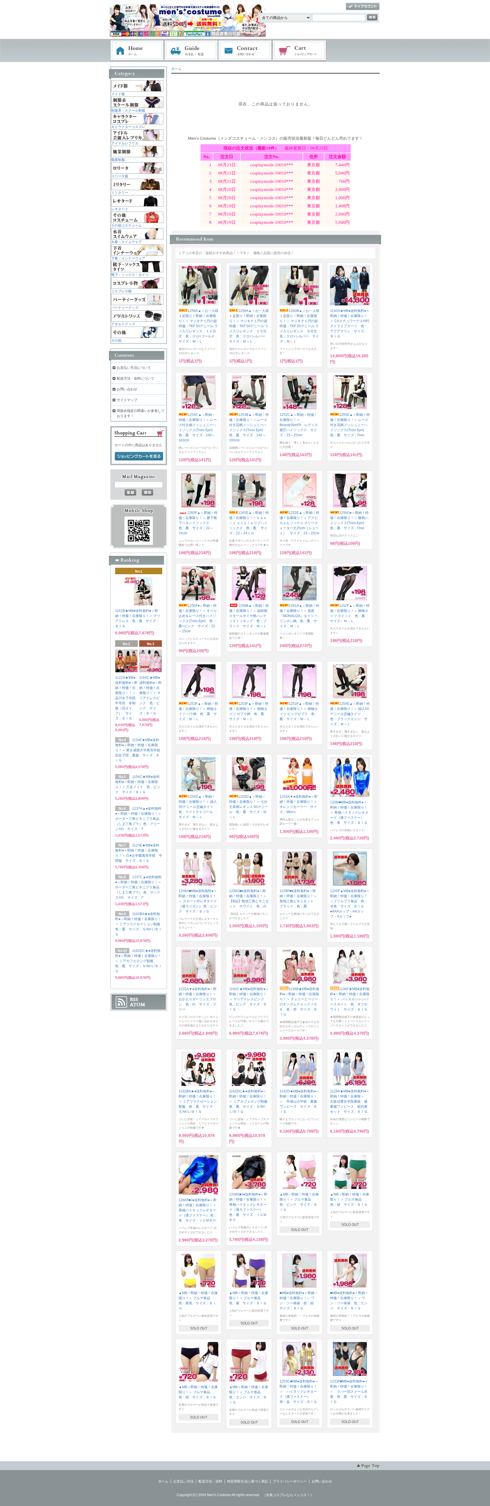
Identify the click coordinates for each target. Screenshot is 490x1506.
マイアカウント (363, 6)
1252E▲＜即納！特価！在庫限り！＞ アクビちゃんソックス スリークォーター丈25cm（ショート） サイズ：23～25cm (299, 523)
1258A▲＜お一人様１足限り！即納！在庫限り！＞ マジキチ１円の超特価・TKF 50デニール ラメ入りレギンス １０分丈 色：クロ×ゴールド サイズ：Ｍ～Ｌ (198, 326)
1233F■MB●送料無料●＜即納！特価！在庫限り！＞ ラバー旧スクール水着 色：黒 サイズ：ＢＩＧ (349, 1391)
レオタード (119, 209)
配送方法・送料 (210, 1481)
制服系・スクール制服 (128, 110)
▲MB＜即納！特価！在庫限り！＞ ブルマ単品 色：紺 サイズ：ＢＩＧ (198, 1392)
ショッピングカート (299, 51)
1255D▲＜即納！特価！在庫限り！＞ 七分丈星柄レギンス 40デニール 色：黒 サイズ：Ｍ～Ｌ (248, 807)
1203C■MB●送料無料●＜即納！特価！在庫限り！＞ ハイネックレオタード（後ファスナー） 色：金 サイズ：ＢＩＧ (299, 1391)
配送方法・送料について (135, 378)
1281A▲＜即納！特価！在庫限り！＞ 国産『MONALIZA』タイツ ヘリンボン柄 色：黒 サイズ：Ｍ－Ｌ (299, 616)
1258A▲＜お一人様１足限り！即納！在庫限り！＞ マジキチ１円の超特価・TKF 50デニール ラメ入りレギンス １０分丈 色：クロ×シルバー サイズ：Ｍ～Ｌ (249, 326)
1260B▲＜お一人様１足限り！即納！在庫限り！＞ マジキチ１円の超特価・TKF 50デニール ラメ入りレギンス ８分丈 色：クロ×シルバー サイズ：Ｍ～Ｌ (300, 326)
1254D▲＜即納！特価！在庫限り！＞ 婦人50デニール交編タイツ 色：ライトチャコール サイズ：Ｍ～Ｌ (198, 807)
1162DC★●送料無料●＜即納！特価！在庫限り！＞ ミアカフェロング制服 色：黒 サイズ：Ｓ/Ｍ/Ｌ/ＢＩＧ (250, 1101)
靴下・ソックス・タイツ (130, 275)
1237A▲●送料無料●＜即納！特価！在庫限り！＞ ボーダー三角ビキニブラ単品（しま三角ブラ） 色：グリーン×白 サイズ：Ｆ (138, 819)
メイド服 (118, 94)
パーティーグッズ (124, 308)
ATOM (137, 1004)
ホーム (137, 51)
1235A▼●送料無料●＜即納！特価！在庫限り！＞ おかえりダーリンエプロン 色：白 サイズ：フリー (199, 999)
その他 (116, 341)
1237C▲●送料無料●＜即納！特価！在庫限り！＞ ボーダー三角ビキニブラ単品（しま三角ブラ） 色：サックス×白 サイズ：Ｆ (138, 887)
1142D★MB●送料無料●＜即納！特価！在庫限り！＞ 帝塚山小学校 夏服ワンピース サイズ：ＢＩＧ (299, 1101)
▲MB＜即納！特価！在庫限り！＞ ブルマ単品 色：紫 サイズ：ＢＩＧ (248, 1298)
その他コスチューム (126, 225)
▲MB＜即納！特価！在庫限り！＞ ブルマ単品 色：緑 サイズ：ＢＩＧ (349, 1199)
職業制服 (118, 160)
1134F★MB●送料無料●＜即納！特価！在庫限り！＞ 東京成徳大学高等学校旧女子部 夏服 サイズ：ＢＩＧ (137, 750)
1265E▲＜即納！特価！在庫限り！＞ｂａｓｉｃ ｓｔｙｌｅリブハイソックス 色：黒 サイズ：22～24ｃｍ (249, 523)
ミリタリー (119, 193)
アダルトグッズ (123, 324)
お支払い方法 (183, 1481)
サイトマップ (127, 400)
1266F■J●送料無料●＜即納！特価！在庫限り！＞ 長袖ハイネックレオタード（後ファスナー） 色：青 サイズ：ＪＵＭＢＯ (198, 1210)
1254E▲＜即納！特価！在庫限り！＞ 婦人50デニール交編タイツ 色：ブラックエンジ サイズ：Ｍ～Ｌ (350, 714)
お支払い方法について (134, 368)
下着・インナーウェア (128, 258)
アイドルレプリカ (124, 143)
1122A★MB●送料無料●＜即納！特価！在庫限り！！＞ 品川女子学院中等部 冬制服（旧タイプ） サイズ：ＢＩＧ (127, 698)
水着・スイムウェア (126, 242)
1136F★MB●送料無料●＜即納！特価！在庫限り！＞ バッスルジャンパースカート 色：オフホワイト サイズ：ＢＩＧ (349, 999)
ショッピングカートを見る (139, 456)
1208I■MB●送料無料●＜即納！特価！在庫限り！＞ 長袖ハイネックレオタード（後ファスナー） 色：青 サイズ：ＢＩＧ (349, 812)
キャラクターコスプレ (128, 127)
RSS (134, 999)
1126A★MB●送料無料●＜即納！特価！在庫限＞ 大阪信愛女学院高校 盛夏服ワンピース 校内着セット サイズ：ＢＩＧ (349, 1101)
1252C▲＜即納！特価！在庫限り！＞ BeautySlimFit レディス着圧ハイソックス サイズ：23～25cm (299, 425)
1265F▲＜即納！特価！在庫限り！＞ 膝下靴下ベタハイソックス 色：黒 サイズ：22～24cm (198, 523)
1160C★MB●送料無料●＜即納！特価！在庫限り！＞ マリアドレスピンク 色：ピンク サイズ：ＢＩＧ (249, 999)
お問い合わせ (245, 51)
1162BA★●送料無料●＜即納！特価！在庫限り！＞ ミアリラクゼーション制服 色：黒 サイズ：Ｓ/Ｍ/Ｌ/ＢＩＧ (198, 1101)
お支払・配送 (191, 51)
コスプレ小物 (121, 291)
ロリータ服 (119, 176)
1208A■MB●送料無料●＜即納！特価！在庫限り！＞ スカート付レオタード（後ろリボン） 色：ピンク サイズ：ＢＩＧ (198, 901)
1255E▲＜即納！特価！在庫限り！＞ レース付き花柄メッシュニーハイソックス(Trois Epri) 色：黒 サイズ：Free (350, 425)
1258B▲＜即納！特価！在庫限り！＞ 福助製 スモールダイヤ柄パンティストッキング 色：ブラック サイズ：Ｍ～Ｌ (250, 616)
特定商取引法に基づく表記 (247, 1481)
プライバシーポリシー (290, 1481)
